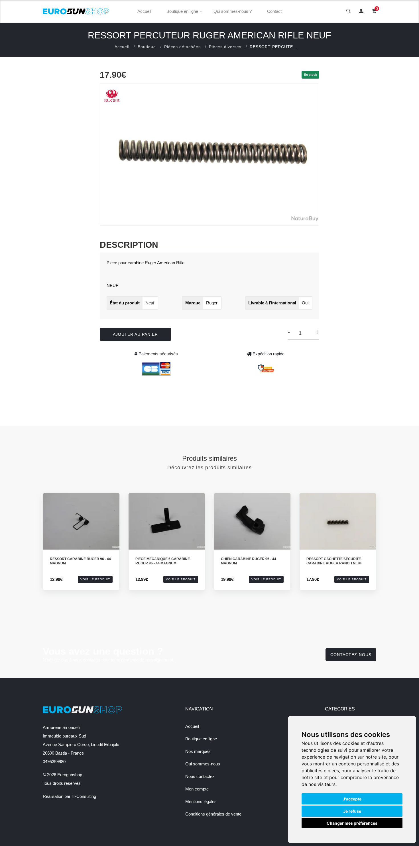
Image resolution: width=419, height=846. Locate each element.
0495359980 (54, 761)
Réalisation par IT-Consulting (69, 796)
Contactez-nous (350, 654)
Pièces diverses (225, 46)
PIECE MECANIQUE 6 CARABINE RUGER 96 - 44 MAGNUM (162, 561)
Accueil (144, 11)
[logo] (76, 11)
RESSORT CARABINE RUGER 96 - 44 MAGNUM (80, 561)
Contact (274, 11)
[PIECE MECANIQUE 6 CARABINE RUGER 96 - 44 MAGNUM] (167, 521)
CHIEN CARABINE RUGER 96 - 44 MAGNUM (248, 561)
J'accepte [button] (352, 798)
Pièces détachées (182, 46)
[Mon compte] (361, 11)
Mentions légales (201, 801)
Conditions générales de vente (213, 814)
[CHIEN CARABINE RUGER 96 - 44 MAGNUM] (252, 521)
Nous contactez (200, 776)
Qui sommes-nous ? (232, 11)
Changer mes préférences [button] (352, 823)
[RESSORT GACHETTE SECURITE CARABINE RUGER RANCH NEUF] (338, 521)
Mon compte (197, 788)
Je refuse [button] (352, 811)
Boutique (147, 46)
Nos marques (198, 751)
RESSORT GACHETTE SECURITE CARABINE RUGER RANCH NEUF (334, 561)
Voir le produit (95, 579)
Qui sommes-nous (202, 763)
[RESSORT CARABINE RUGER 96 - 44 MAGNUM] (81, 521)
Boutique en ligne (182, 11)
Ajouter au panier (135, 334)
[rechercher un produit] (348, 11)
